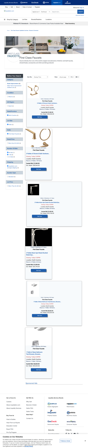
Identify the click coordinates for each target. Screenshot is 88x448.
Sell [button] (12, 7)
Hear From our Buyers (13, 423)
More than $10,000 (14, 143)
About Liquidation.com (13, 405)
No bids (11, 152)
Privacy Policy (29, 446)
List (72, 77)
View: (56, 77)
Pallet (10, 124)
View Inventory (70, 23)
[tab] (14, 79)
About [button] (18, 7)
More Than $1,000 (14, 186)
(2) (11, 154)
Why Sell (29, 402)
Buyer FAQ (9, 429)
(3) (13, 83)
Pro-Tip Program (11, 432)
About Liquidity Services (13, 408)
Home (8, 30)
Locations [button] (49, 19)
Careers (8, 402)
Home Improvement (12, 83)
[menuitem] (6, 7)
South (10, 106)
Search (80, 12)
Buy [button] (6, 7)
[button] (14, 79)
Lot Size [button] (24, 19)
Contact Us (29, 418)
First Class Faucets (14, 134)
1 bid (10, 154)
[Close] (85, 441)
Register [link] (37, 7)
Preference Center (65, 441)
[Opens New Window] (23, 2)
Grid (78, 77)
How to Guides (10, 419)
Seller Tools (30, 411)
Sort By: (29, 77)
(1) (12, 152)
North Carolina (12, 115)
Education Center (11, 426)
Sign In (82, 7)
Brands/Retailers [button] (36, 19)
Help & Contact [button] (27, 7)
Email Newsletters (53, 434)
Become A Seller (31, 405)
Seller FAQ (29, 408)
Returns (11, 96)
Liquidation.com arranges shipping (12, 167)
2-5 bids (11, 157)
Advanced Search (80, 15)
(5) (12, 157)
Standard (11, 176)
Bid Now (39, 117)
